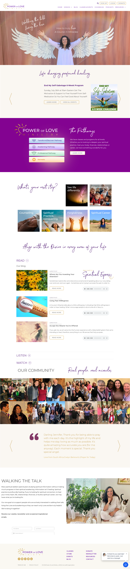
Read (20, 262)
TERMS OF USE (22, 565)
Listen (21, 357)
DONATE (122, 3)
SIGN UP (104, 3)
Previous (10, 100)
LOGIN (112, 3)
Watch (21, 364)
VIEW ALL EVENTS (54, 107)
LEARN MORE (36, 107)
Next (119, 100)
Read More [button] (56, 290)
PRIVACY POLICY (33, 565)
